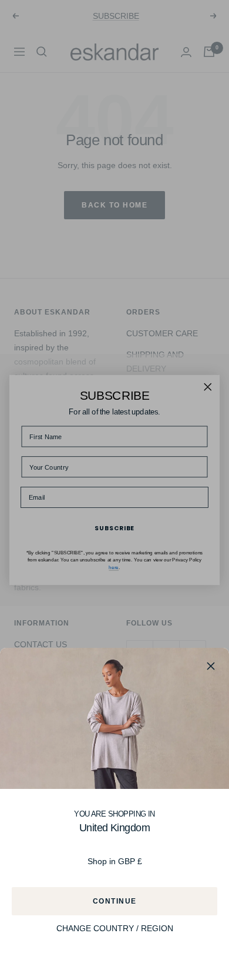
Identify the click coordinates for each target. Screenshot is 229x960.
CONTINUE (115, 901)
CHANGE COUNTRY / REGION (114, 928)
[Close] (211, 666)
